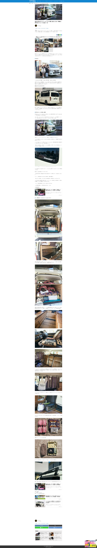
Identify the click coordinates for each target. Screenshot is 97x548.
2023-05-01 (38, 25)
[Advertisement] (48, 513)
